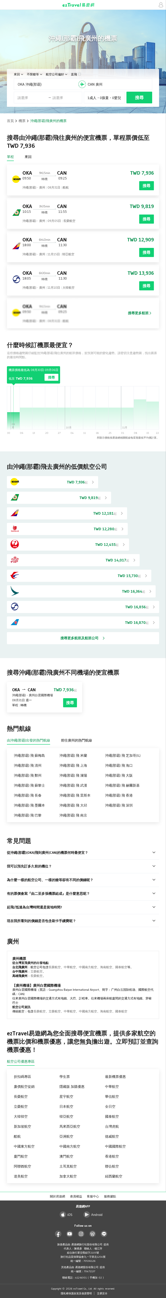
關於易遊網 (57, 1196)
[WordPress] (92, 1234)
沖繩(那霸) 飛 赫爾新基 (122, 785)
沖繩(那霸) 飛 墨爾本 (29, 805)
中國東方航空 (24, 1146)
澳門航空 (66, 1156)
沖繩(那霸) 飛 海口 (119, 765)
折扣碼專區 (22, 1076)
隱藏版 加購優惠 (72, 1086)
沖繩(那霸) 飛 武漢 (73, 785)
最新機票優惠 (115, 1076)
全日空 (110, 1106)
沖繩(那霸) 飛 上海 (73, 765)
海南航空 (106, 967)
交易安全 (102, 1293)
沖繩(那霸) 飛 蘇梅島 (29, 755)
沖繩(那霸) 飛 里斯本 (75, 795)
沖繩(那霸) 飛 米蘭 (73, 755)
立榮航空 (36, 971)
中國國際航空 (115, 1146)
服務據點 (110, 1196)
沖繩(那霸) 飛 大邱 (73, 805)
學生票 (64, 1076)
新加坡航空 (22, 1126)
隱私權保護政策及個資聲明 (76, 1293)
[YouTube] (69, 1234)
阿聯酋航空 (22, 1166)
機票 (22, 121)
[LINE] (104, 1234)
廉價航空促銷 (24, 1086)
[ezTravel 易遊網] (83, 5)
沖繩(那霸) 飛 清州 (28, 765)
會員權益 (76, 1196)
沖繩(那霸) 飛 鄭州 (28, 775)
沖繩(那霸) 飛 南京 (73, 815)
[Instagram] (81, 1234)
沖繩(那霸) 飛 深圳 (119, 805)
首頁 (10, 121)
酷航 (17, 1136)
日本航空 (66, 1106)
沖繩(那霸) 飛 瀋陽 (73, 775)
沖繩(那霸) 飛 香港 (119, 795)
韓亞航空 (66, 1116)
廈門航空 (21, 1156)
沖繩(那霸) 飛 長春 (28, 795)
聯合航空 (112, 1166)
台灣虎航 (112, 1126)
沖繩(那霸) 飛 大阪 (119, 775)
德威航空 (112, 1136)
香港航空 (112, 1156)
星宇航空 (66, 1096)
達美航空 (21, 1176)
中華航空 (70, 967)
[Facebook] (58, 1234)
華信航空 (112, 1096)
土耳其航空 (68, 1166)
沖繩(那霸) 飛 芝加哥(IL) (122, 755)
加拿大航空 (68, 1176)
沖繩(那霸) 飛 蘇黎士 (29, 785)
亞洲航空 (66, 1136)
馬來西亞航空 (69, 1126)
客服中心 (93, 1196)
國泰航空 (121, 967)
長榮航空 (55, 967)
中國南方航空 (88, 967)
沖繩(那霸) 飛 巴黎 (28, 815)
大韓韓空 (21, 1116)
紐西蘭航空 (113, 1176)
